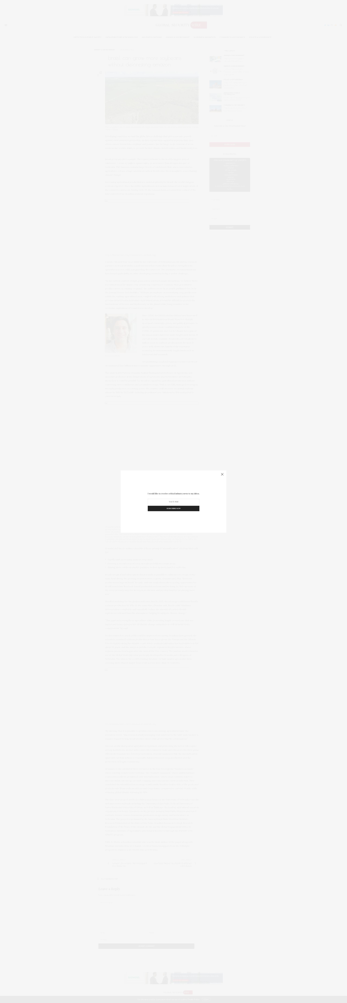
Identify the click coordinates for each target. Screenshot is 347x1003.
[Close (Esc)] (222, 474)
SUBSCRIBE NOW (174, 508)
